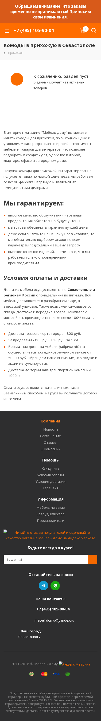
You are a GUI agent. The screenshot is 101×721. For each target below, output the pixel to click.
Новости (50, 429)
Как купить (51, 468)
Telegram (43, 585)
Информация (51, 499)
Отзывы (50, 442)
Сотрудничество (50, 514)
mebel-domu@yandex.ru (54, 620)
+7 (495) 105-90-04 (34, 30)
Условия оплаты (50, 474)
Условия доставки (50, 481)
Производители (50, 520)
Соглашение (50, 435)
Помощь (50, 460)
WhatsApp (55, 585)
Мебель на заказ (50, 507)
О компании (51, 449)
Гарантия (50, 488)
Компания (50, 421)
